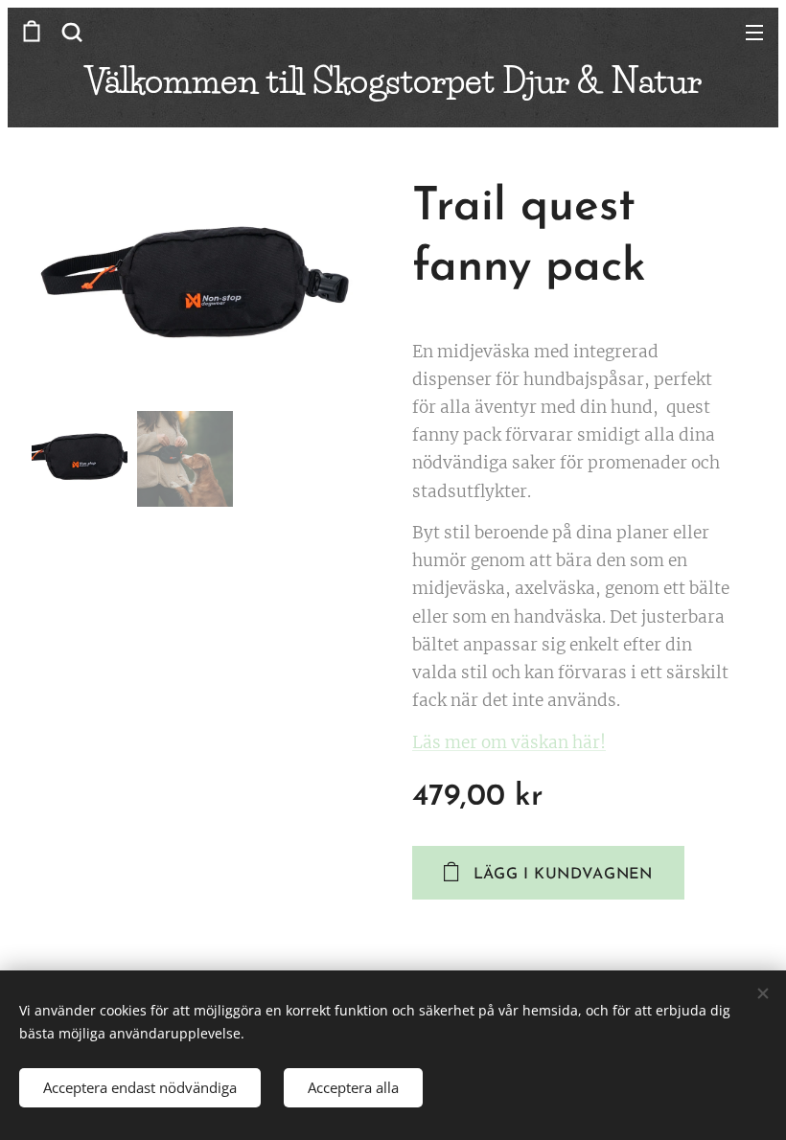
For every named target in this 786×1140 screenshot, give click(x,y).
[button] (72, 32)
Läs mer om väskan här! (509, 742)
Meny (754, 31)
